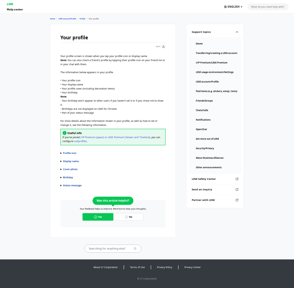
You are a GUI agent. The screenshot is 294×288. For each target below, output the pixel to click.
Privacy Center (192, 267)
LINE (10, 4)
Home (52, 19)
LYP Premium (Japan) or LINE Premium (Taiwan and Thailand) (115, 137)
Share (158, 46)
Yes (100, 216)
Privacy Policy (164, 267)
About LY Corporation (105, 267)
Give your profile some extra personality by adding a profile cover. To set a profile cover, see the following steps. (113, 169)
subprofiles (80, 141)
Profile (82, 19)
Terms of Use (137, 267)
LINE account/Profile (67, 19)
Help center (15, 9)
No (130, 216)
